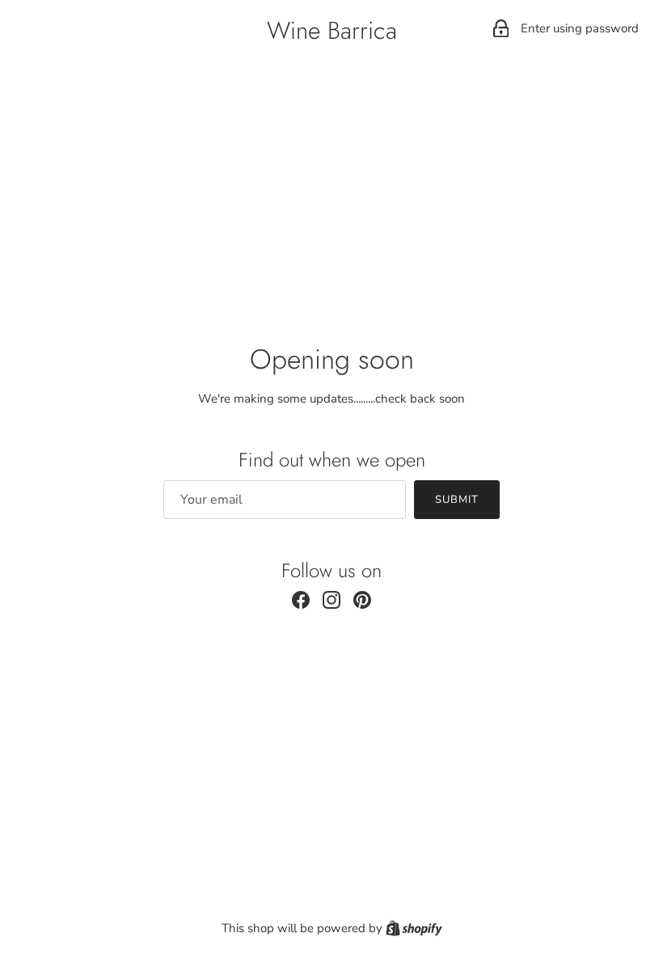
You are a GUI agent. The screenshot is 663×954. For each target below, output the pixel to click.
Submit (457, 499)
